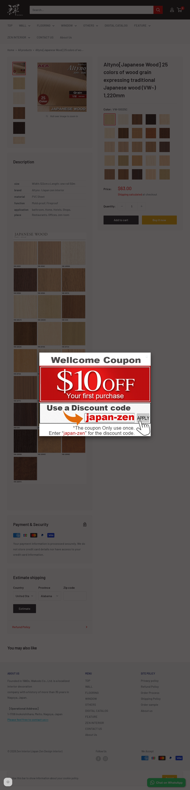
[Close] (147, 357)
